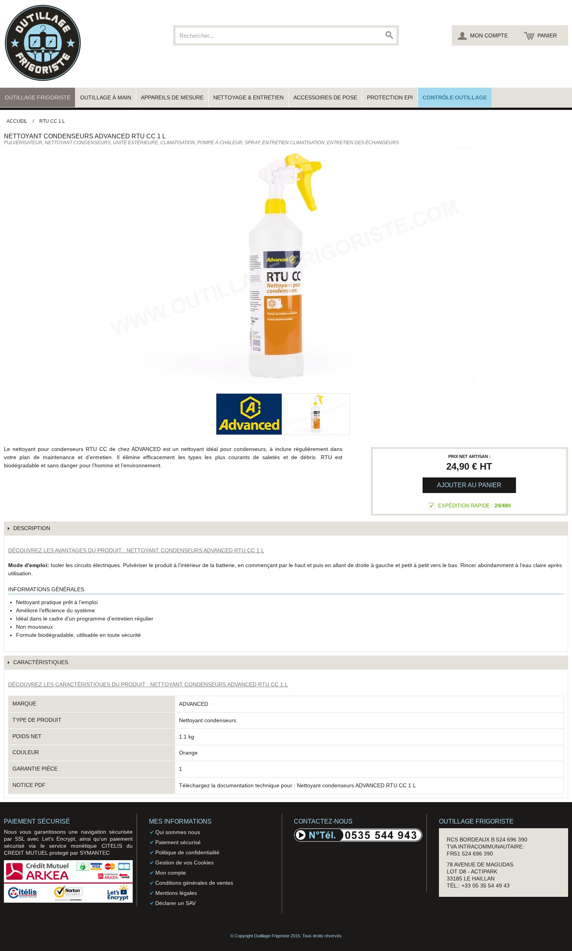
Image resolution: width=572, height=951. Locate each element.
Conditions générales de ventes (194, 883)
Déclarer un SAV (175, 903)
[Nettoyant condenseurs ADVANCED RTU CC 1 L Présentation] (317, 414)
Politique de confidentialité (187, 852)
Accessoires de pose (325, 97)
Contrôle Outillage (455, 97)
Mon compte (170, 873)
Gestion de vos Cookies (184, 862)
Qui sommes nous (177, 832)
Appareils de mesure (172, 97)
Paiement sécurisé (178, 842)
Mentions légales (176, 893)
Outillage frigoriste (37, 97)
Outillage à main (105, 97)
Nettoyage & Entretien (248, 97)
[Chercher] (389, 35)
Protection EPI (390, 97)
